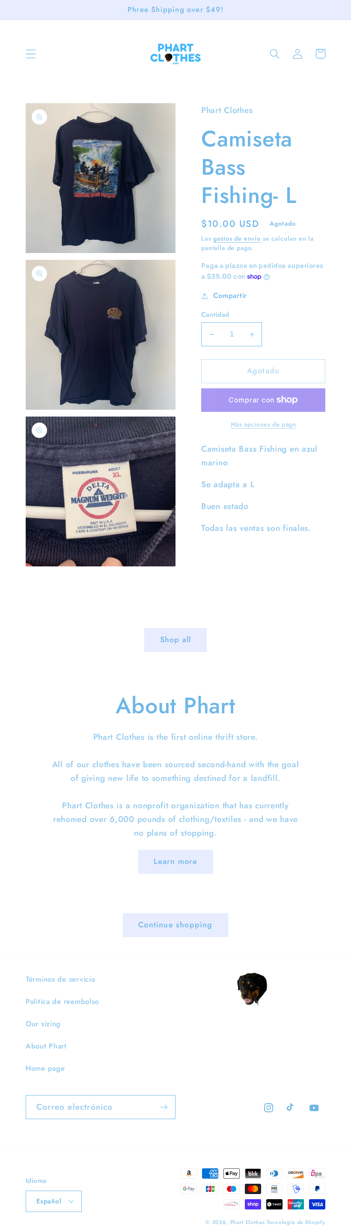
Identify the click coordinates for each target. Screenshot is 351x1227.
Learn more (176, 861)
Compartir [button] (230, 295)
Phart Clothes (247, 1222)
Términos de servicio (60, 979)
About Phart (46, 1046)
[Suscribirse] (163, 1107)
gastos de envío (237, 238)
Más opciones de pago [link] (263, 424)
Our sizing (43, 1024)
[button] (31, 53)
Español (48, 1201)
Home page (45, 1068)
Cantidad (215, 314)
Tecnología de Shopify (296, 1222)
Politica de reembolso (62, 1001)
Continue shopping (175, 924)
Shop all (175, 639)
